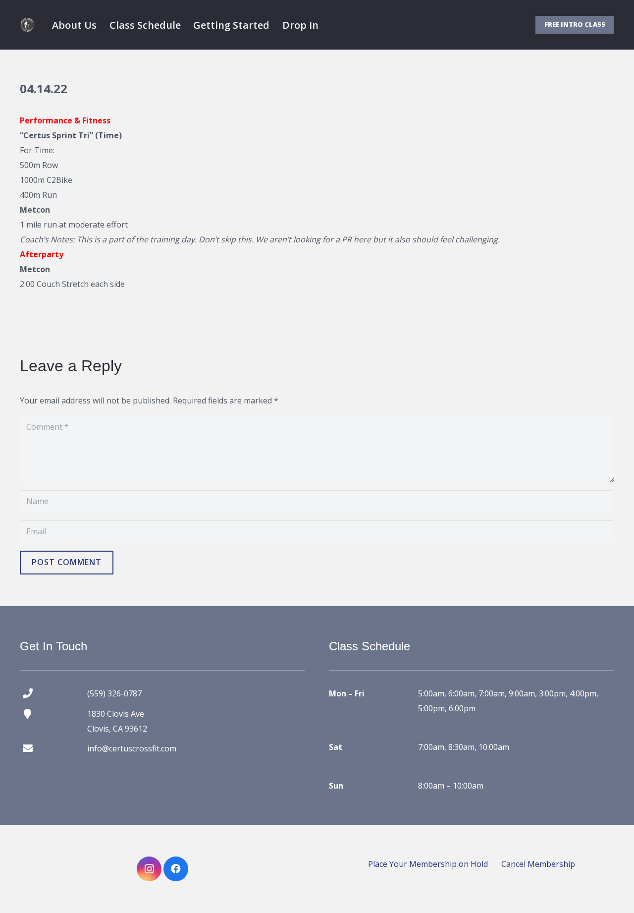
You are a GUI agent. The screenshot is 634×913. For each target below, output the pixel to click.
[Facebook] (175, 868)
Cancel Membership (538, 863)
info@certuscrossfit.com (131, 748)
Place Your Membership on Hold (428, 863)
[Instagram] (149, 868)
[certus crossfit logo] (27, 24)
